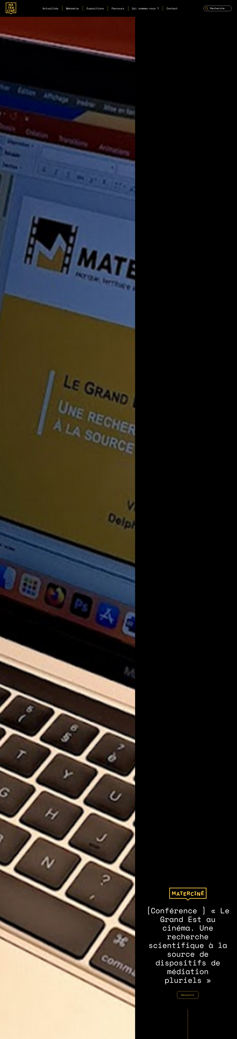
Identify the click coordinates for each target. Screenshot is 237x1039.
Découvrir (187, 994)
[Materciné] (11, 8)
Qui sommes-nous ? (145, 8)
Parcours (118, 8)
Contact (172, 8)
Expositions (95, 8)
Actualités (50, 8)
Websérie (72, 8)
